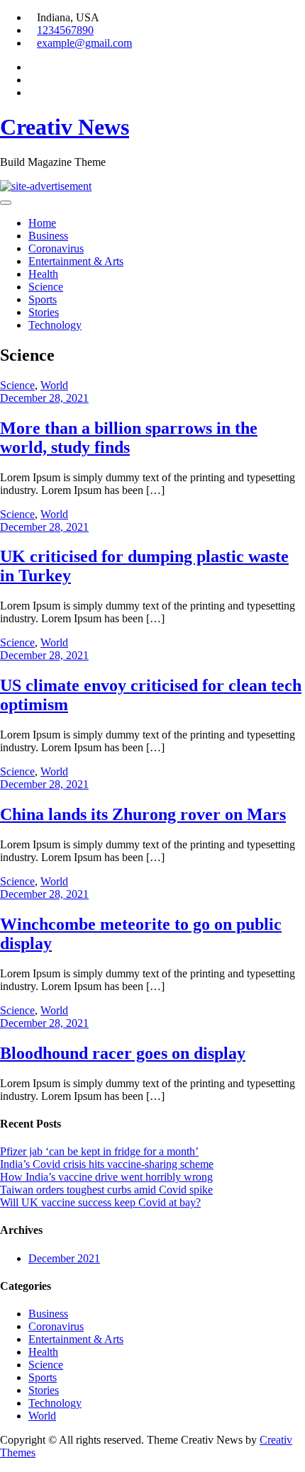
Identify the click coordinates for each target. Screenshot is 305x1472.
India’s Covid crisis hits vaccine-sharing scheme (107, 1164)
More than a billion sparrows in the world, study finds (128, 437)
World (54, 385)
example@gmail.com (84, 43)
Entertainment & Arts (75, 261)
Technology (55, 325)
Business (48, 236)
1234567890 (65, 30)
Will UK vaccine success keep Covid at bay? (100, 1202)
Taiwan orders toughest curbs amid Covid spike (106, 1190)
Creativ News (64, 127)
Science (45, 287)
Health (43, 274)
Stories (43, 312)
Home (42, 223)
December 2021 (64, 1258)
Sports (42, 299)
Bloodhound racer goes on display (122, 1053)
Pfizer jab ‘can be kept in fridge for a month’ (99, 1151)
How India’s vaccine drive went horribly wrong (106, 1177)
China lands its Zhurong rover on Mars (143, 814)
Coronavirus (56, 248)
